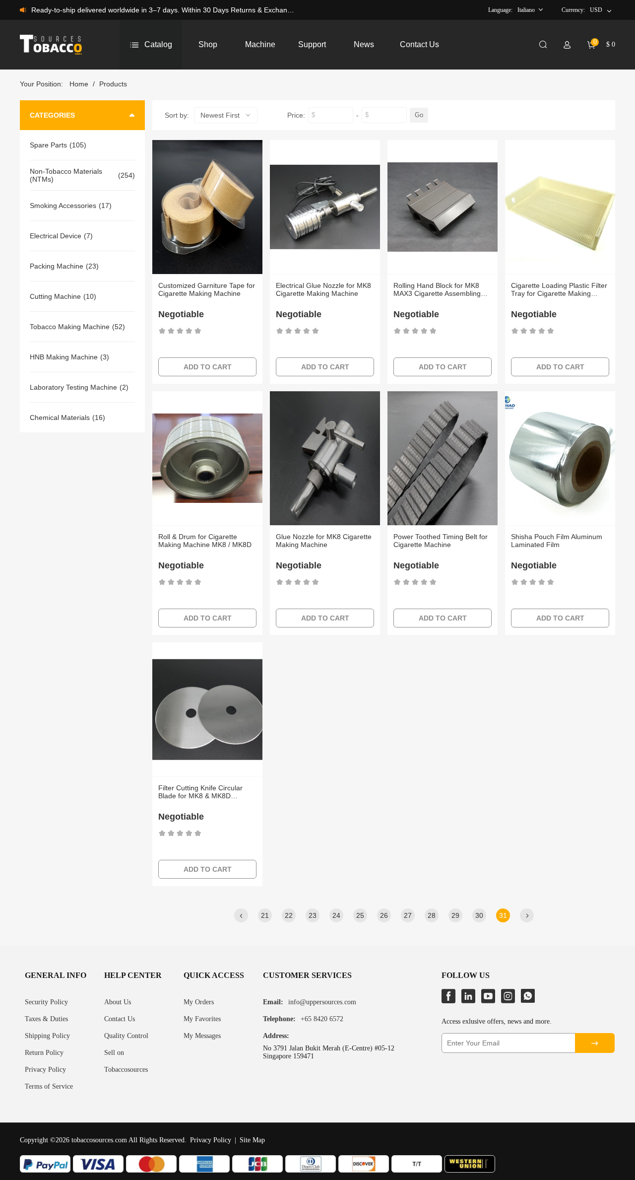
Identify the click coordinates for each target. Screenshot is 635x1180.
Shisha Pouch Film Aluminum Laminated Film (556, 541)
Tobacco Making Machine (70, 327)
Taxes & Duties (46, 1019)
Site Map (252, 1140)
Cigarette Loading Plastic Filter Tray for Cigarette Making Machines (559, 289)
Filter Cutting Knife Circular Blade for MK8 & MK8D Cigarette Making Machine (200, 792)
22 (289, 915)
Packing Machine (56, 266)
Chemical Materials (60, 417)
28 (432, 915)
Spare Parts (48, 145)
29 (455, 915)
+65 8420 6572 (322, 1019)
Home (78, 84)
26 (384, 915)
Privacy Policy (45, 1069)
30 (479, 915)
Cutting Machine (55, 296)
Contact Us (119, 1019)
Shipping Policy (47, 1036)
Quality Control (126, 1036)
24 (336, 915)
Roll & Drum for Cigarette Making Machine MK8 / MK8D (205, 541)
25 (360, 915)
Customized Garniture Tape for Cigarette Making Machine (206, 289)
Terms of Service (49, 1086)
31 (503, 915)
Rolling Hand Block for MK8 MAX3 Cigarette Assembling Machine (437, 289)
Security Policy (46, 1002)
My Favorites (202, 1019)
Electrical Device (55, 236)
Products (113, 84)
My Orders (199, 1002)
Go (419, 115)
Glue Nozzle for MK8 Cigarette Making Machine (324, 541)
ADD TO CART (208, 367)
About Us (117, 1002)
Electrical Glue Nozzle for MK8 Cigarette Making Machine (323, 289)
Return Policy (44, 1052)
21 (265, 915)
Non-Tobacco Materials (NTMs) (66, 175)
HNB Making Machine (64, 357)
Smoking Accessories (63, 205)
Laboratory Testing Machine (73, 387)
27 (408, 915)
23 (313, 915)
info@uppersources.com (322, 1002)
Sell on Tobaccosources (126, 1061)
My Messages (202, 1036)
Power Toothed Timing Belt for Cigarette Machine (440, 541)
